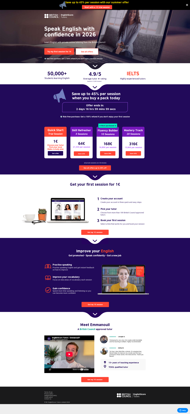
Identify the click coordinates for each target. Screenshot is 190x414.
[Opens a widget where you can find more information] (182, 410)
